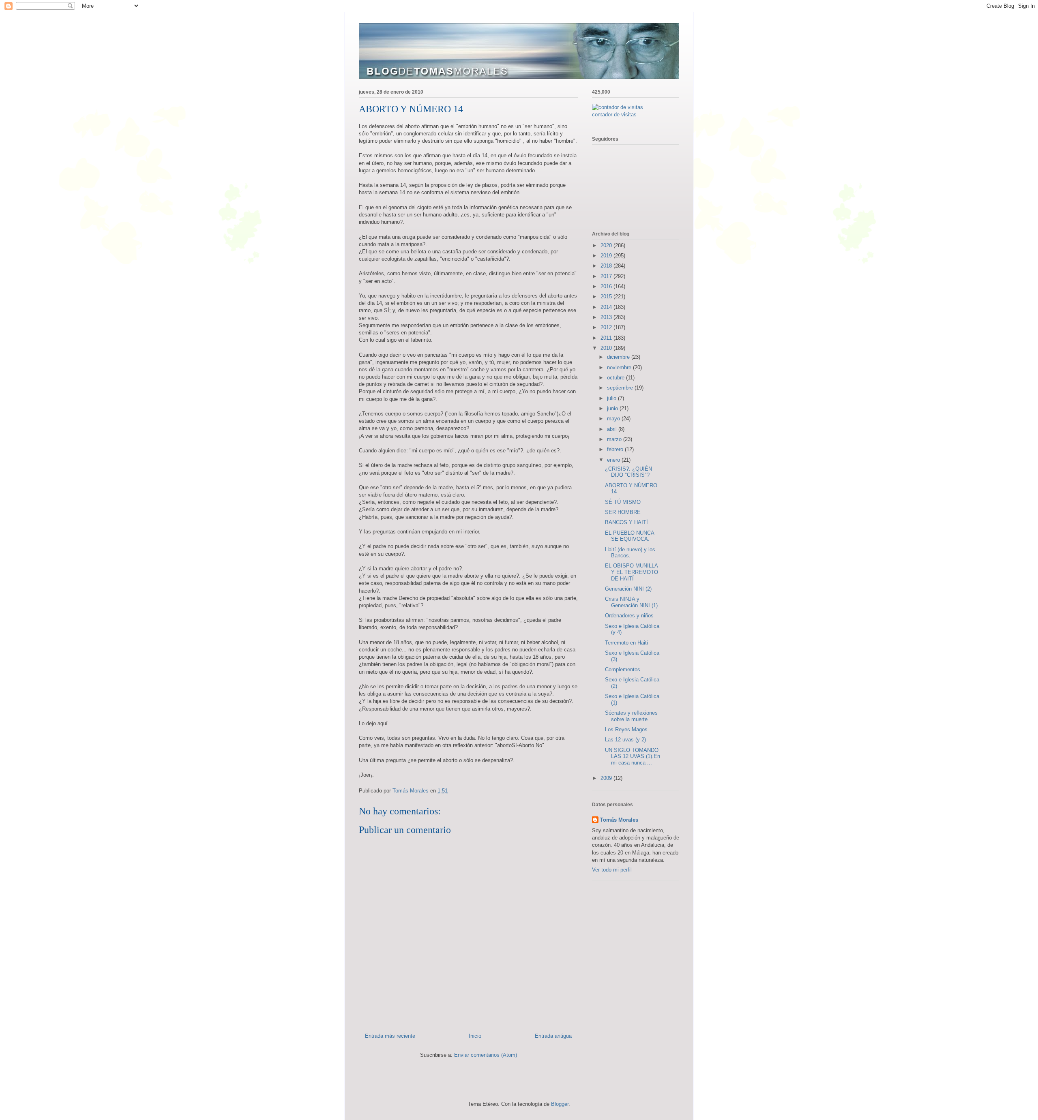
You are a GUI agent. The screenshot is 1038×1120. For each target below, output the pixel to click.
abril (612, 429)
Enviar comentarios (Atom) (485, 1055)
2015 (606, 296)
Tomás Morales (619, 820)
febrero (616, 449)
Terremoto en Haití (626, 643)
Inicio (475, 1036)
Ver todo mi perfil (612, 870)
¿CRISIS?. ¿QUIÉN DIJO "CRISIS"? (628, 472)
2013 (606, 317)
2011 (606, 338)
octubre (616, 378)
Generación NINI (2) (628, 589)
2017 (606, 276)
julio (612, 398)
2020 (606, 245)
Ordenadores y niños (629, 615)
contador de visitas (614, 114)
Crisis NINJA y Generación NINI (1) (631, 602)
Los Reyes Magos (626, 729)
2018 (606, 266)
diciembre (619, 357)
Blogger (559, 1104)
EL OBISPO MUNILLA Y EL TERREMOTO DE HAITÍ (631, 572)
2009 (606, 778)
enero (614, 460)
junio (613, 408)
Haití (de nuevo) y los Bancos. (630, 552)
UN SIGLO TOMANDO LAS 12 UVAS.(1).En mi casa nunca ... (632, 756)
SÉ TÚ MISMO (623, 502)
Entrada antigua (553, 1036)
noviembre (620, 367)
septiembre (621, 388)
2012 (606, 327)
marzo (615, 439)
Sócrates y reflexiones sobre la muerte (631, 716)
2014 (606, 307)
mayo (614, 418)
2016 (606, 286)
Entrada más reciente (390, 1036)
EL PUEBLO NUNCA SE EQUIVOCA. (629, 536)
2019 (606, 256)
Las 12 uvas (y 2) (625, 740)
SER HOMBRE (623, 512)
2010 (606, 348)
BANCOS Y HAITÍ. (627, 522)
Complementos (622, 669)
